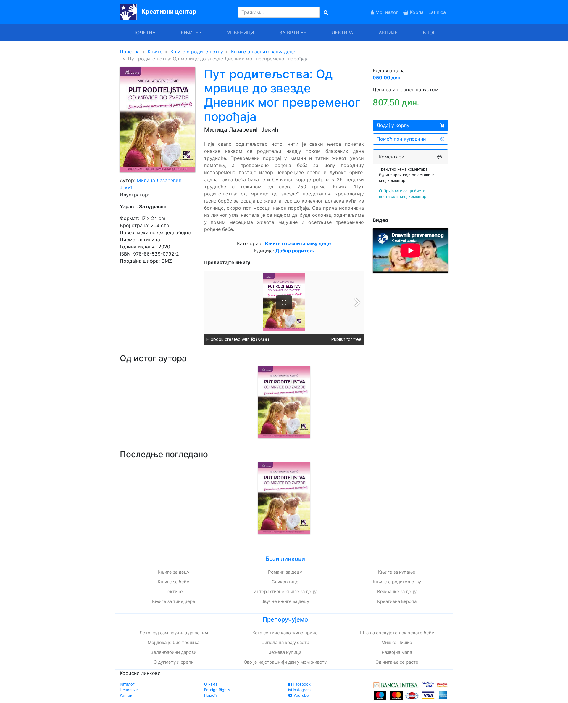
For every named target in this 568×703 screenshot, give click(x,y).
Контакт (127, 695)
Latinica (437, 12)
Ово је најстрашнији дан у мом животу (285, 662)
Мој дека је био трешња (173, 642)
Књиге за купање (396, 572)
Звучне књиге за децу (285, 601)
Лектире (173, 591)
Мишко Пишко (396, 642)
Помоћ (210, 695)
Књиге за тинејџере (173, 601)
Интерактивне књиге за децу (285, 591)
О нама (210, 684)
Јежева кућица (285, 652)
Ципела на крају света (285, 642)
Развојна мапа (397, 652)
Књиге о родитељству (196, 51)
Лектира (342, 33)
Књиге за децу (173, 572)
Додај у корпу (393, 125)
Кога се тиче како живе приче (285, 632)
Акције (388, 33)
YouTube (300, 695)
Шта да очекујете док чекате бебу (397, 632)
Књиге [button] (189, 33)
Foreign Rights (217, 690)
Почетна (144, 33)
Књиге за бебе (173, 582)
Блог (429, 33)
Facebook (301, 684)
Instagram (301, 690)
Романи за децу (285, 572)
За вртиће (292, 33)
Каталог (127, 684)
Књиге (155, 51)
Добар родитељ (294, 250)
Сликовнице (285, 582)
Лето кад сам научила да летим (173, 632)
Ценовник (129, 690)
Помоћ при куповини (401, 139)
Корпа (416, 12)
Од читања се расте (396, 662)
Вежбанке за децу (397, 591)
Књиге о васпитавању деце (263, 51)
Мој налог (386, 12)
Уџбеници (240, 33)
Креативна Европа (397, 601)
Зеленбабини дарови (173, 652)
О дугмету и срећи (174, 662)
